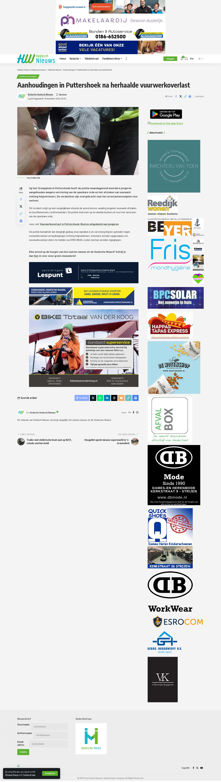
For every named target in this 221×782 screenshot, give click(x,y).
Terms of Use (29, 775)
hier (36, 255)
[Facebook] (133, 412)
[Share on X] (180, 96)
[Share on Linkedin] (107, 398)
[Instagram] (137, 412)
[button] (50, 773)
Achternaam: (24, 733)
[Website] (129, 412)
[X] (197, 768)
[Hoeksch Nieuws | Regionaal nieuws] (36, 58)
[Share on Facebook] (176, 96)
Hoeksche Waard (28, 76)
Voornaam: (23, 724)
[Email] (121, 398)
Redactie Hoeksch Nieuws (40, 94)
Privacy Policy (11, 775)
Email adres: (21, 743)
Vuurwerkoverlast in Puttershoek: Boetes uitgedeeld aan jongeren (79, 224)
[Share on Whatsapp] (100, 398)
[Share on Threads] (114, 398)
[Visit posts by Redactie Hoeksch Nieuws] (21, 412)
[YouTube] (202, 768)
